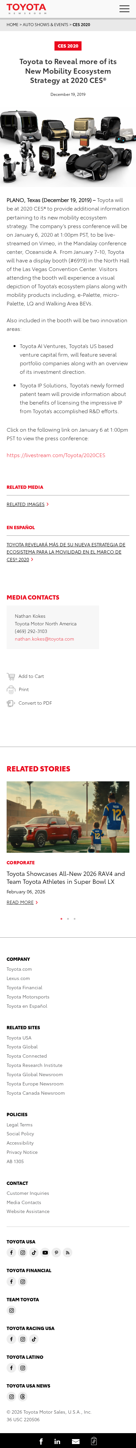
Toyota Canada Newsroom (36, 1092)
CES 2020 (81, 24)
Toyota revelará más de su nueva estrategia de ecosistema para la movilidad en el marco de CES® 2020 (66, 552)
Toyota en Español (27, 1005)
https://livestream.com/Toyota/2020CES (56, 454)
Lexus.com (18, 978)
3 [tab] (74, 917)
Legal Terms (20, 1124)
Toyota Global (22, 1046)
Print (24, 689)
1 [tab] (61, 917)
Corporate (21, 862)
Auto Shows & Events (45, 24)
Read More (20, 902)
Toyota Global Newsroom (35, 1074)
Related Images (26, 504)
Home (12, 24)
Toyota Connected (27, 1055)
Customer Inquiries (28, 1193)
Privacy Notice (22, 1152)
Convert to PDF (35, 702)
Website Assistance (28, 1211)
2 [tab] (68, 917)
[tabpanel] (68, 846)
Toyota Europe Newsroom (35, 1083)
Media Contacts (24, 1202)
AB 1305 (15, 1161)
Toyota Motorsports (28, 996)
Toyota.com (19, 968)
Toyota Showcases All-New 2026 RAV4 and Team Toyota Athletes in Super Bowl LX (66, 877)
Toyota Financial (24, 987)
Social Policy (20, 1133)
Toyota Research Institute (34, 1065)
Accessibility (20, 1142)
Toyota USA (19, 1037)
